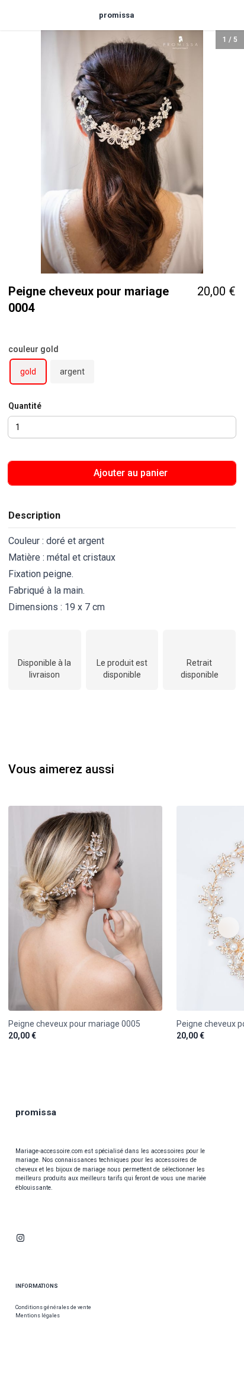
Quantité (24, 406)
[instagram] (20, 1238)
